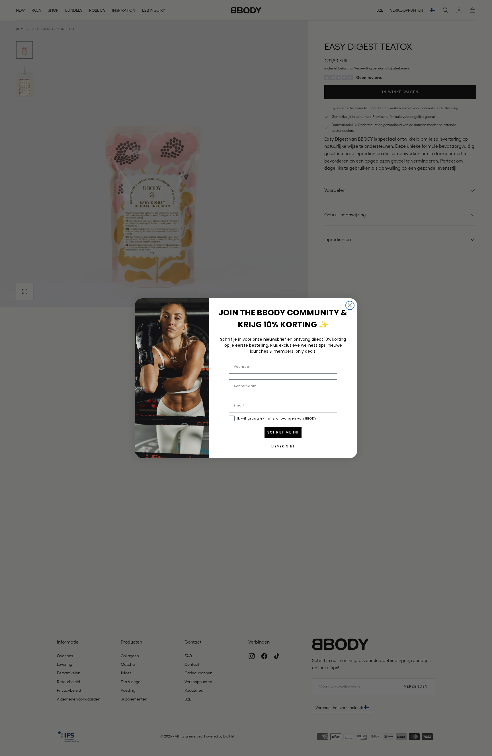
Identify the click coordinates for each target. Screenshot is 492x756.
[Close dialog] (350, 305)
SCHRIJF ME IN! (283, 432)
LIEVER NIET (283, 446)
